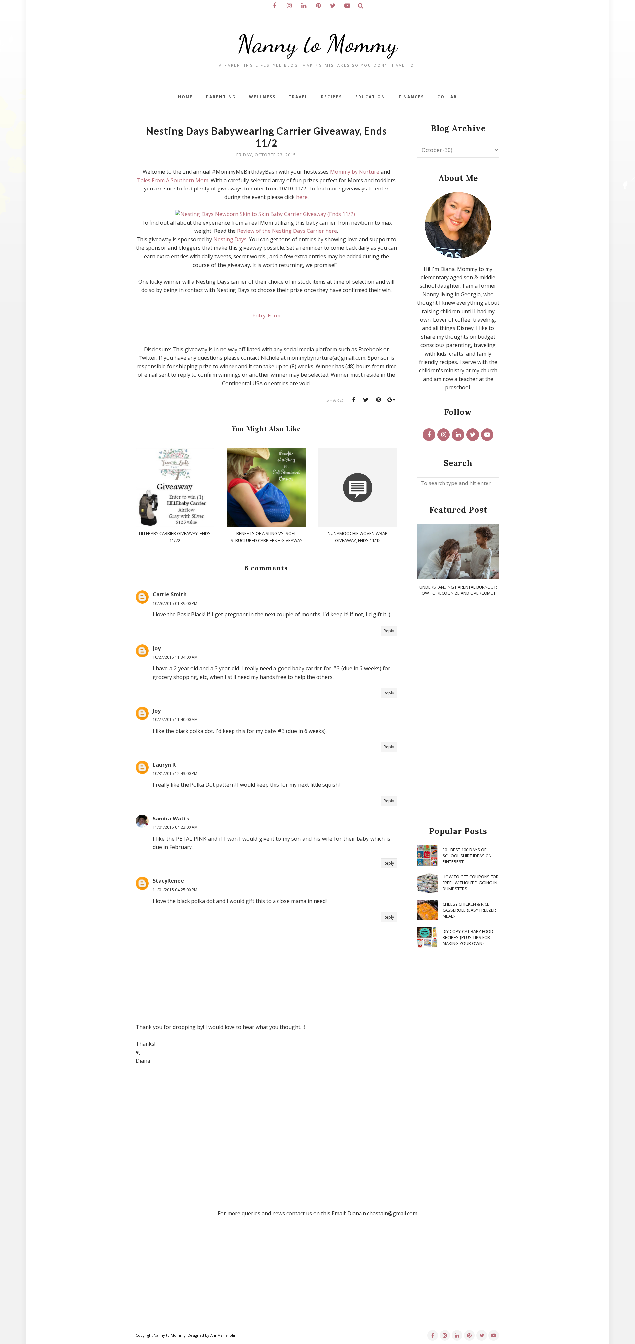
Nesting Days (230, 239)
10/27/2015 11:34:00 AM (175, 657)
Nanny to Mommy (317, 44)
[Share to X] (366, 400)
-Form (273, 315)
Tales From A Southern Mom (172, 180)
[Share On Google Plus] (391, 400)
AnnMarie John (223, 1335)
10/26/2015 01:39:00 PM (175, 603)
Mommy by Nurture (354, 171)
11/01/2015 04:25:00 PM (175, 890)
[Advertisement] (458, 711)
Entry (259, 315)
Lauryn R (164, 764)
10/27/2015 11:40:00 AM (175, 719)
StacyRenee (168, 880)
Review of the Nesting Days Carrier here (287, 230)
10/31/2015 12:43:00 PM (175, 773)
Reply (389, 631)
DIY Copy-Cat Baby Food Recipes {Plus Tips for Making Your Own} (468, 937)
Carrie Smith (170, 594)
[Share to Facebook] (353, 400)
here (302, 197)
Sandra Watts (171, 818)
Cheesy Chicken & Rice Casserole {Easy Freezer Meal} (469, 910)
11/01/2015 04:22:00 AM (175, 827)
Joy (157, 648)
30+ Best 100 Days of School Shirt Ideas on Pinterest (467, 855)
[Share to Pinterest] (378, 400)
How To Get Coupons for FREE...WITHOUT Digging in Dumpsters (471, 883)
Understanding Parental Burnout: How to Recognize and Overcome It (458, 590)
